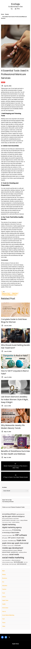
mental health (17, 545)
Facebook (18, 507)
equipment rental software (7, 535)
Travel (3, 622)
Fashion (4, 589)
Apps (3, 570)
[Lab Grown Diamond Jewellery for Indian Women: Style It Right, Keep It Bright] (15, 387)
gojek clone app (8, 543)
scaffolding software (22, 552)
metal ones (12, 129)
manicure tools (6, 293)
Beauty (3, 82)
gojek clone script (21, 543)
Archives (4, 487)
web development (21, 564)
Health (3, 604)
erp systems (4, 540)
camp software (23, 520)
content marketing (15, 522)
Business (4, 578)
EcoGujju (15, 4)
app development (20, 514)
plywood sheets (6, 552)
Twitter (23, 507)
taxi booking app (18, 562)
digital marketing (9, 524)
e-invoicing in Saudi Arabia (10, 532)
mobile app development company (9, 550)
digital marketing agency (12, 527)
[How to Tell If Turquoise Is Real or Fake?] (15, 361)
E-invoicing (16, 530)
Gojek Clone (5, 600)
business (18, 520)
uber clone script (12, 564)
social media (14, 554)
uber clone (25, 562)
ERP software (21, 535)
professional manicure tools (8, 237)
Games (4, 596)
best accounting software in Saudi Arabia (10, 518)
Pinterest (13, 507)
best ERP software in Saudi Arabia (9, 520)
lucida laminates (10, 545)
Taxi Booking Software (8, 501)
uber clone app (5, 564)
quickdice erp (14, 552)
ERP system (4, 537)
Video (3, 626)
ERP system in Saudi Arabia (16, 538)
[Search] (11, 8)
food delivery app (12, 540)
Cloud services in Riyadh (6, 522)
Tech (3, 619)
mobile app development (12, 548)
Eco (3, 582)
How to (4, 611)
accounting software (9, 514)
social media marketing (13, 557)
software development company (7, 562)
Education (4, 585)
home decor (5, 607)
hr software (4, 545)
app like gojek (6, 516)
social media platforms (6, 560)
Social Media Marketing (8, 615)
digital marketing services (7, 530)
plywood (20, 550)
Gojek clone (21, 540)
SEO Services (5, 554)
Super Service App (7, 499)
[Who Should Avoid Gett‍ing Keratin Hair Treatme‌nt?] (15, 335)
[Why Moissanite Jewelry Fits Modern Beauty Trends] (15, 416)
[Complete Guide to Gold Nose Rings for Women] (15, 310)
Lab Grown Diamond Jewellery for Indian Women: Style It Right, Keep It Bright (14, 399)
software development (15, 560)
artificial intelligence (18, 516)
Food (3, 593)
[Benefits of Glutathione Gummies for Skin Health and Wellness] (15, 441)
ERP (14, 535)
